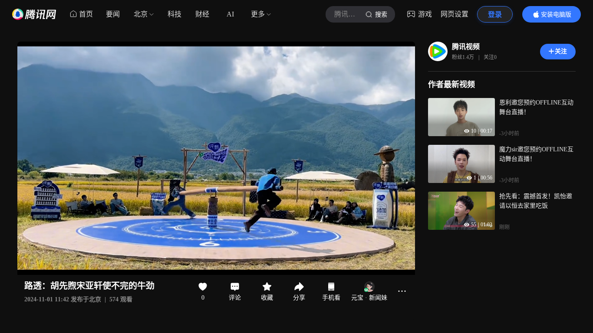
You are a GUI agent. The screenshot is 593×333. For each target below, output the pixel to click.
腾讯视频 (466, 46)
